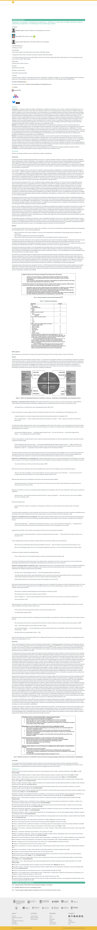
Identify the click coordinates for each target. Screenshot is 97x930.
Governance (15, 923)
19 (81, 177)
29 (58, 645)
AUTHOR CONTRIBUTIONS (19, 81)
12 (12, 808)
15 (28, 167)
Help (69, 923)
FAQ (13, 919)
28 (12, 851)
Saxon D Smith (19, 41)
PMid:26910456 (38, 788)
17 (31, 176)
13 (82, 647)
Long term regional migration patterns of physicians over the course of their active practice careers (38, 890)
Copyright (14, 922)
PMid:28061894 (36, 810)
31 (12, 861)
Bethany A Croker (20, 30)
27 (12, 849)
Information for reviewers (17, 920)
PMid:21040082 (43, 835)
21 (32, 189)
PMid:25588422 (73, 777)
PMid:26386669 (46, 802)
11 (12, 804)
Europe (51, 920)
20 (70, 188)
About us (14, 916)
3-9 (71, 162)
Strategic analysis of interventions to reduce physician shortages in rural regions (33, 884)
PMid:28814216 (34, 791)
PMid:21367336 (32, 784)
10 (12, 801)
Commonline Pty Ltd (80, 928)
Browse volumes (34, 917)
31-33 (51, 647)
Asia (50, 917)
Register (70, 920)
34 (47, 665)
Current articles (34, 916)
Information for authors (17, 917)
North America (52, 923)
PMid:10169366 (15, 772)
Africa (50, 916)
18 (12, 825)
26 (12, 845)
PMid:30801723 (29, 858)
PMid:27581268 (42, 855)
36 (49, 688)
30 (25, 647)
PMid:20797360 (15, 799)
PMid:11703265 (15, 862)
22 (71, 200)
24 (36, 209)
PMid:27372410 (39, 806)
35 (70, 679)
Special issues (34, 919)
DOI (80, 771)
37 (34, 693)
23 (45, 203)
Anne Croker (19, 36)
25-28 (62, 297)
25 (12, 843)
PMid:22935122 (70, 795)
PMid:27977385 (32, 780)
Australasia (52, 919)
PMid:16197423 (24, 868)
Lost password (71, 922)
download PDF (17, 90)
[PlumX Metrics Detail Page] (16, 96)
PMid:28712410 (22, 817)
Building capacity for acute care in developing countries (28, 887)
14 (12, 815)
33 (12, 866)
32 (12, 864)
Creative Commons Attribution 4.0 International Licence (39, 84)
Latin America (52, 922)
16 (76, 171)
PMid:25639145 (32, 813)
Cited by (15, 87)
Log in (69, 919)
